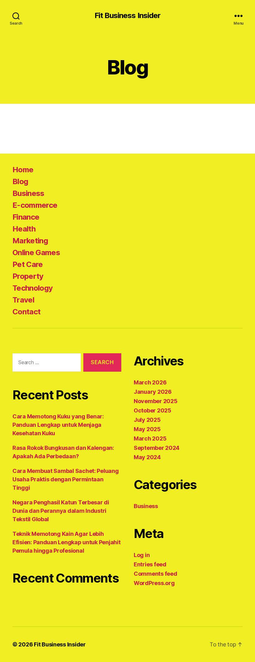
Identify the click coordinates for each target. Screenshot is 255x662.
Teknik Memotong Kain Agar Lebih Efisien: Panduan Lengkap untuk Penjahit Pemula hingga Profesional (66, 542)
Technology (32, 288)
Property (28, 276)
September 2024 (156, 448)
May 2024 (147, 457)
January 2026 (153, 391)
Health (23, 228)
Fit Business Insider (127, 15)
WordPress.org (154, 583)
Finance (25, 216)
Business (28, 193)
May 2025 (147, 429)
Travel (23, 299)
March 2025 (150, 438)
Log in (142, 555)
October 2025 (152, 410)
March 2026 (150, 382)
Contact (26, 311)
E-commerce (34, 205)
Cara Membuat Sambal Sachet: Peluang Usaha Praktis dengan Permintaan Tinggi (65, 479)
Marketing (30, 240)
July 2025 (147, 420)
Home (22, 169)
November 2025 (156, 401)
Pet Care (27, 264)
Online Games (36, 252)
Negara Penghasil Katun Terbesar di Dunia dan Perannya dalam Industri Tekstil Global (60, 510)
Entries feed (150, 564)
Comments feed (155, 573)
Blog (20, 181)
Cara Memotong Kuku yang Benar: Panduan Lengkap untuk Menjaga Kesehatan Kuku (58, 424)
